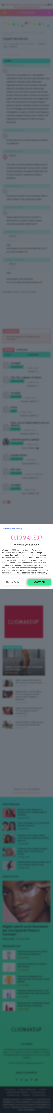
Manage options (13, 582)
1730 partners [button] (18, 550)
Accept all (39, 582)
